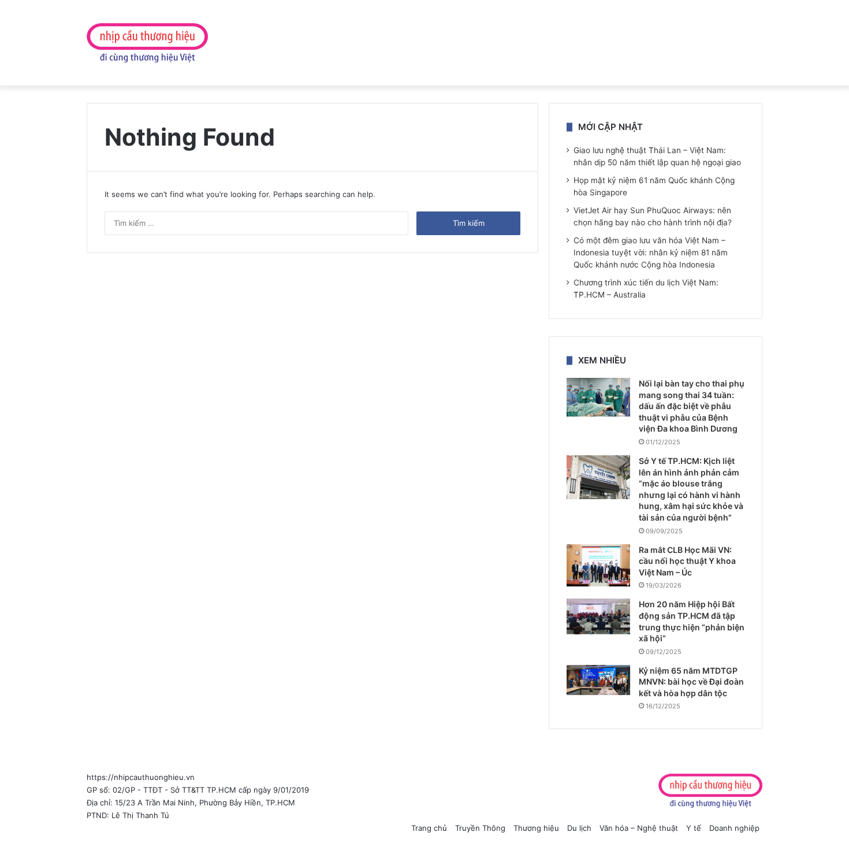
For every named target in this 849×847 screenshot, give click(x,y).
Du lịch (579, 828)
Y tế (693, 828)
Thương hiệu (536, 828)
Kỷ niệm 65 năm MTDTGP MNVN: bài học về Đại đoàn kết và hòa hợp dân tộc (691, 682)
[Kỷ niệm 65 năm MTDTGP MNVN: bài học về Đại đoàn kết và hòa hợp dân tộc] (598, 680)
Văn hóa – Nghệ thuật (638, 828)
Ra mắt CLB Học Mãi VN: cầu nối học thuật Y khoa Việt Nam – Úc (687, 561)
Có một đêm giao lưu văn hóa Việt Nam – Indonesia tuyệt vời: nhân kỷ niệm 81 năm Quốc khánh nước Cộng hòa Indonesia (651, 252)
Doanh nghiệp (734, 828)
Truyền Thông (480, 828)
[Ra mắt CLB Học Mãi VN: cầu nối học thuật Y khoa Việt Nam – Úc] (598, 565)
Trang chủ (429, 828)
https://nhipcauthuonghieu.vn (141, 777)
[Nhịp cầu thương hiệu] (147, 42)
